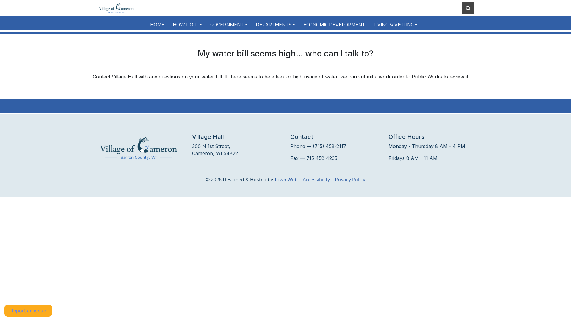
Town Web (286, 179)
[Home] (116, 8)
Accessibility (316, 179)
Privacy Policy (350, 179)
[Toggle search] (468, 8)
